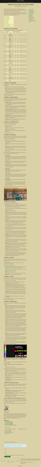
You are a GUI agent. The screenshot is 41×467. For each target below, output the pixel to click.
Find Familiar (21, 164)
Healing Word (20, 305)
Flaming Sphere (11, 308)
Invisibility (14, 270)
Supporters (28, 2)
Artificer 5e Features (7, 16)
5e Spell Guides (15, 2)
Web (15, 270)
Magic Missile (19, 313)
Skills (5, 130)
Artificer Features (31, 14)
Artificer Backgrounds (7, 25)
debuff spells (16, 88)
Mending (8, 267)
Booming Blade (9, 266)
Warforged (6, 379)
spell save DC (22, 116)
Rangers (17, 98)
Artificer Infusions (31, 13)
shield (18, 161)
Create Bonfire (18, 266)
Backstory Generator (10, 2)
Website (5, 453)
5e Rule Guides (24, 2)
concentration (6, 285)
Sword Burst (15, 267)
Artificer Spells (31, 15)
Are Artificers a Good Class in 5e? (8, 26)
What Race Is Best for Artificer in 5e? (9, 24)
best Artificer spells (9, 265)
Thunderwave (23, 313)
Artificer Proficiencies (7, 19)
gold (11, 229)
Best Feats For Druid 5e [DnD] (8, 421)
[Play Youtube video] (15, 351)
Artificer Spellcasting (7, 18)
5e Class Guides (20, 2)
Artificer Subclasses (7, 23)
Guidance (24, 266)
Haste (12, 271)
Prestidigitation (21, 204)
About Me (32, 2)
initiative (15, 174)
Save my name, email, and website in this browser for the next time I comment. (14, 455)
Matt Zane (25, 6)
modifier (18, 111)
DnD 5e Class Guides (7, 427)
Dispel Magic (9, 271)
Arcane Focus (9, 156)
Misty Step (16, 291)
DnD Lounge (20, 1)
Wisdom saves (24, 287)
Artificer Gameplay (7, 17)
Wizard (10, 372)
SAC (12, 236)
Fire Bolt (22, 266)
